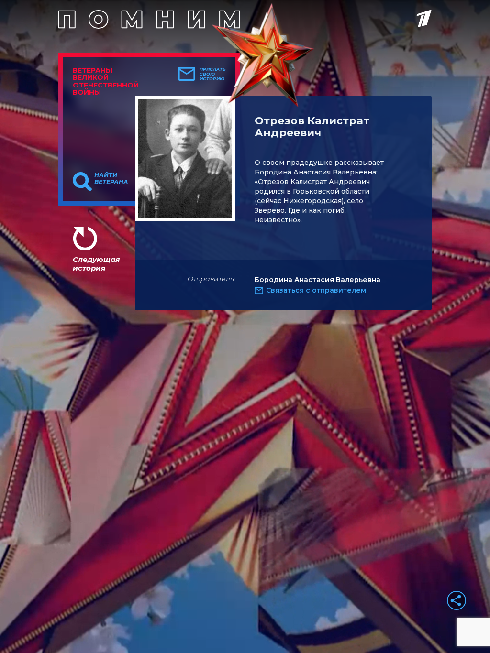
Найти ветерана (111, 178)
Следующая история (96, 263)
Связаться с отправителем (316, 290)
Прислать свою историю (213, 74)
